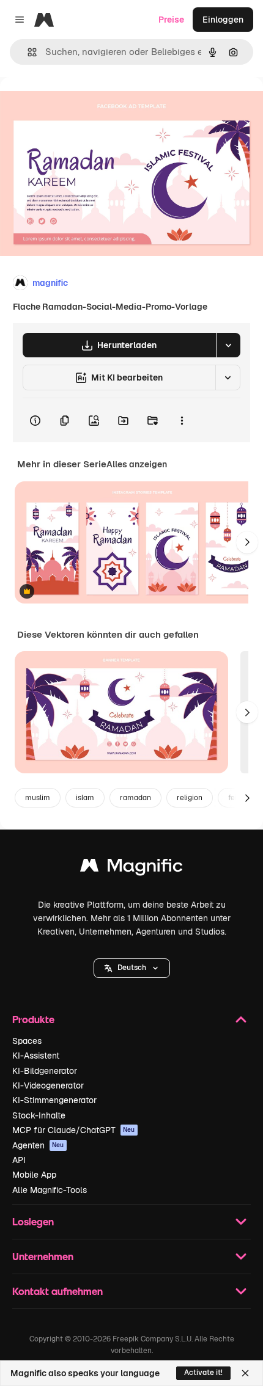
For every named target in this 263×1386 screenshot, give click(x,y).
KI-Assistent (35, 1055)
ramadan (135, 798)
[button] (132, 968)
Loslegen (33, 1221)
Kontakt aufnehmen (57, 1291)
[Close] (245, 1373)
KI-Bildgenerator (44, 1070)
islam (85, 798)
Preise (171, 19)
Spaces (27, 1040)
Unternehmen (42, 1256)
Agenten (38, 1145)
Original (78, 105)
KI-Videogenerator (48, 1085)
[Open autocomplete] (27, 52)
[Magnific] (131, 868)
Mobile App (34, 1174)
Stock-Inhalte (38, 1115)
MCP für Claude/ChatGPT (73, 1130)
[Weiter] (247, 542)
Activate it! (203, 1372)
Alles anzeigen (136, 464)
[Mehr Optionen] (181, 420)
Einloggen (222, 19)
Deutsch (131, 967)
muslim (37, 798)
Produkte (33, 1019)
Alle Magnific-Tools (49, 1189)
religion (189, 798)
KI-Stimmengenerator (54, 1100)
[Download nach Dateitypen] (228, 345)
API (19, 1159)
